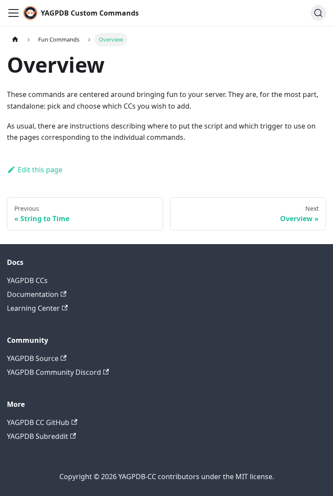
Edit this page (40, 169)
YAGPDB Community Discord (54, 372)
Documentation (33, 294)
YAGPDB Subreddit (37, 436)
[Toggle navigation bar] (13, 12)
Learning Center (33, 308)
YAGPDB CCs (27, 280)
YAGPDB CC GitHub (38, 422)
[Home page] (15, 39)
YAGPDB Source (33, 358)
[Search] (318, 13)
